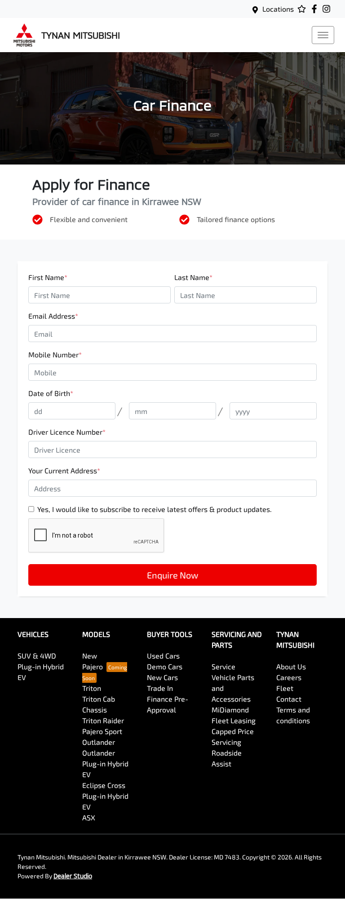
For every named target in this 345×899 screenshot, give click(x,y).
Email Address (53, 316)
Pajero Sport (102, 731)
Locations (278, 8)
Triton (91, 688)
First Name (47, 277)
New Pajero (92, 661)
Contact (288, 698)
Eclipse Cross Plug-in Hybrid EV (105, 796)
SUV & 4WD (37, 655)
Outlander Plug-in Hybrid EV (105, 763)
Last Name (193, 277)
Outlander (98, 742)
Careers (288, 677)
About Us (291, 666)
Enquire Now (172, 575)
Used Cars (163, 655)
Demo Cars (164, 666)
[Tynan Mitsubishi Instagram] (328, 8)
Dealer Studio (72, 876)
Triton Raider (103, 720)
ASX (88, 817)
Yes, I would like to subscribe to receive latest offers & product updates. (154, 509)
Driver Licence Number (67, 431)
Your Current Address (64, 470)
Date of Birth (50, 393)
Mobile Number (55, 354)
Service (223, 666)
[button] (323, 35)
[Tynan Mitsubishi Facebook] (316, 8)
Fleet (284, 688)
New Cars (162, 677)
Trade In (160, 688)
